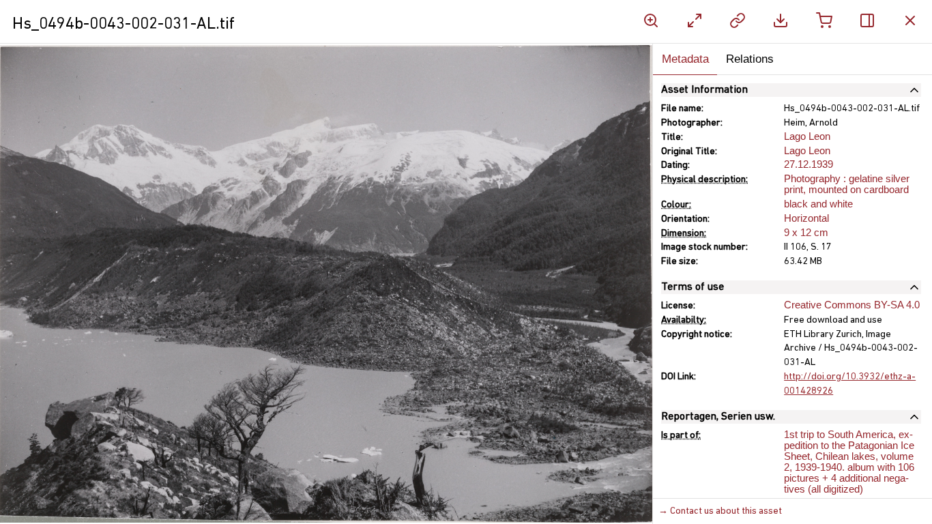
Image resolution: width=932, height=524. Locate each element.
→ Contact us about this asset (720, 511)
